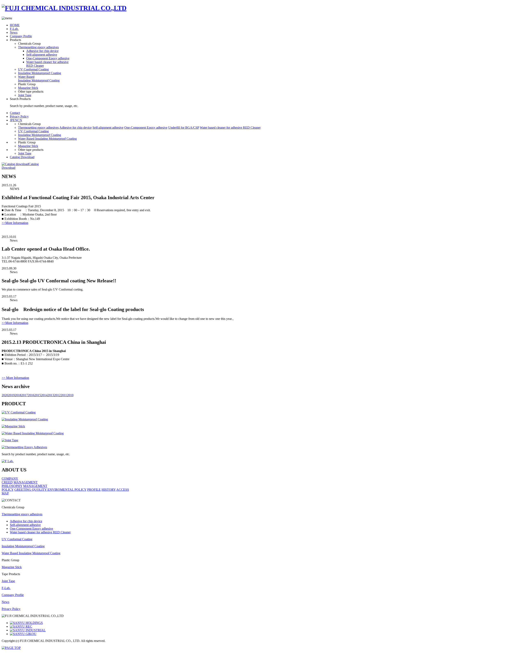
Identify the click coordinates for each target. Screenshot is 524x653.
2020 (5, 395)
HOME (15, 25)
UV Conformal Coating (33, 69)
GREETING (23, 489)
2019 (11, 395)
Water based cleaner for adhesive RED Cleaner (230, 127)
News (13, 32)
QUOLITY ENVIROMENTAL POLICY (59, 489)
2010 (70, 395)
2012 (57, 395)
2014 (44, 395)
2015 (37, 395)
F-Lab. (14, 29)
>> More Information (15, 377)
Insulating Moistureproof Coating (39, 73)
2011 (64, 395)
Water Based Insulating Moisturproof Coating (39, 78)
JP (11, 120)
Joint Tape (24, 95)
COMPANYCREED (10, 480)
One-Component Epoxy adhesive (47, 58)
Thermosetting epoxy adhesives (38, 47)
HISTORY (109, 489)
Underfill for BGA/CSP (183, 127)
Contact (15, 113)
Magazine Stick (28, 88)
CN (19, 120)
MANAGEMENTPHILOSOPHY (20, 484)
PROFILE (94, 489)
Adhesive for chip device (42, 51)
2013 (50, 395)
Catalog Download (22, 157)
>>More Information (15, 223)
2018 (18, 395)
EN (15, 120)
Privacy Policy (19, 116)
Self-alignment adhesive (41, 54)
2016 (31, 395)
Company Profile (21, 36)
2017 (24, 395)
